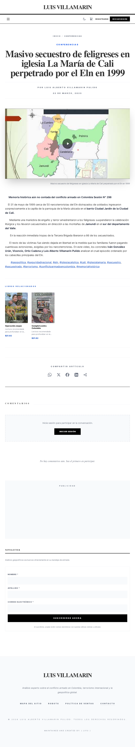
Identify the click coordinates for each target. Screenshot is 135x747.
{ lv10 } (86, 731)
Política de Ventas (79, 703)
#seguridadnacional (39, 262)
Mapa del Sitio (31, 703)
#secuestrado (13, 266)
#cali (83, 262)
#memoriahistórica (87, 266)
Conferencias (73, 36)
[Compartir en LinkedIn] (76, 375)
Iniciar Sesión (119, 19)
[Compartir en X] (59, 375)
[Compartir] (85, 375)
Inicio (57, 36)
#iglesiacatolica (69, 262)
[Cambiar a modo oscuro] (84, 19)
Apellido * (14, 588)
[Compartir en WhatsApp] (50, 375)
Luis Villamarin (67, 7)
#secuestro (114, 262)
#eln (55, 262)
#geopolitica (18, 262)
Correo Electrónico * (21, 602)
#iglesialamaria (96, 262)
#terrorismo (30, 266)
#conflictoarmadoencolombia (57, 266)
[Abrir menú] (8, 19)
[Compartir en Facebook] (67, 375)
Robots (53, 703)
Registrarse (102, 19)
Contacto (107, 703)
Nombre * (13, 574)
